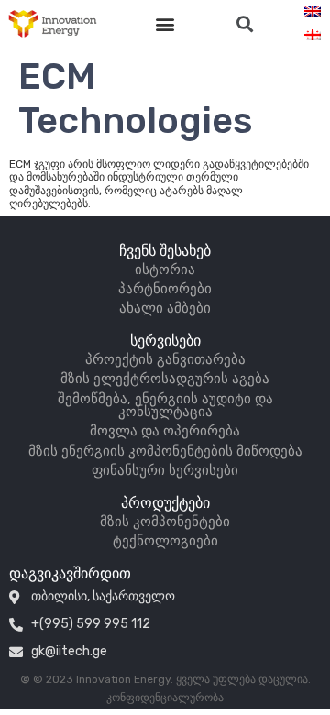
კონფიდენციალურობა (165, 697)
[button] (165, 24)
